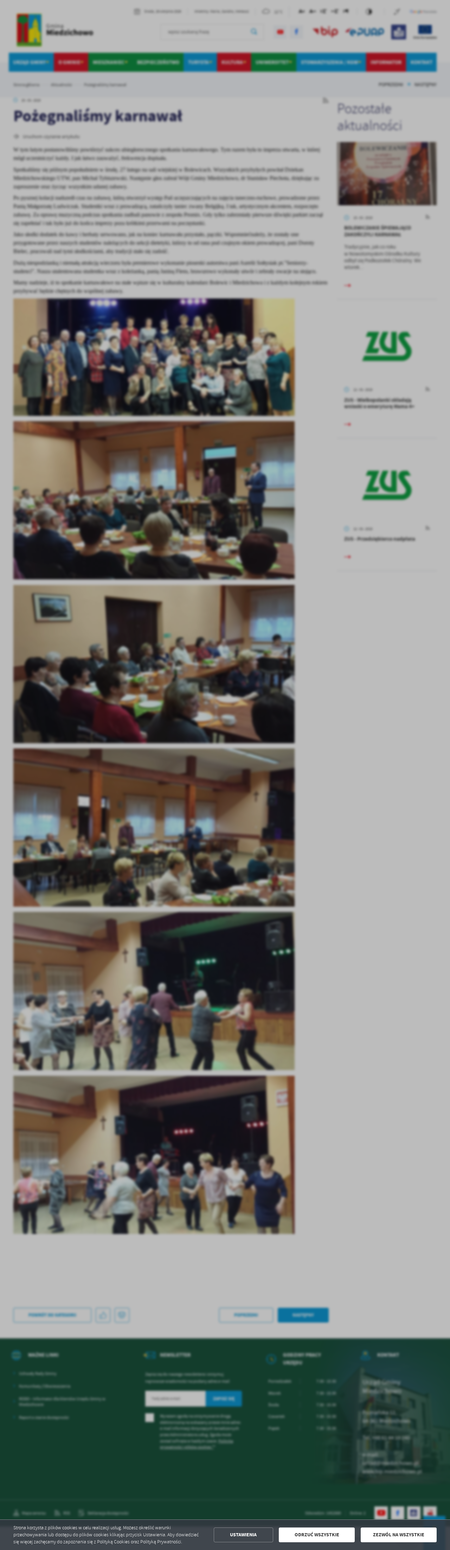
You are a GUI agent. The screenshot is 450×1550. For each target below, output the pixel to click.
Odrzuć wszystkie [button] (317, 1534)
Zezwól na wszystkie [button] (398, 1534)
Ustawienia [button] (243, 1534)
